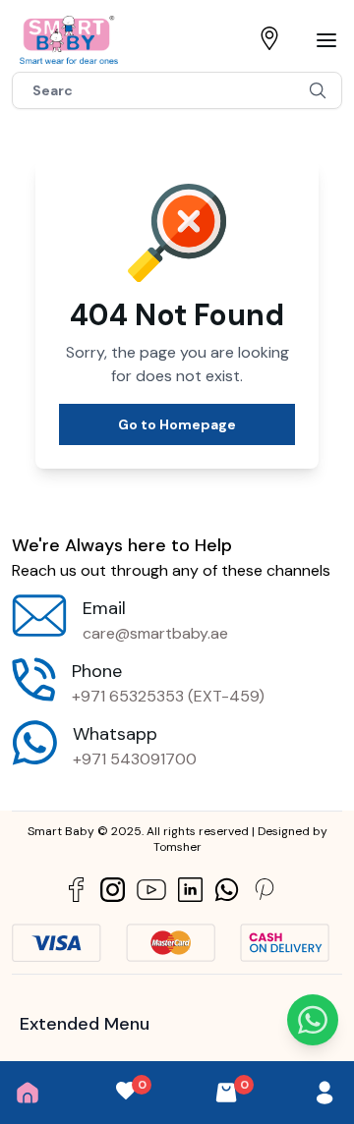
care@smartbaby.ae (155, 633)
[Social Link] (76, 889)
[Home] (27, 1092)
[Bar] (326, 40)
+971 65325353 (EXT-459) (168, 696)
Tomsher (177, 847)
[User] (324, 1092)
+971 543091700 (135, 759)
